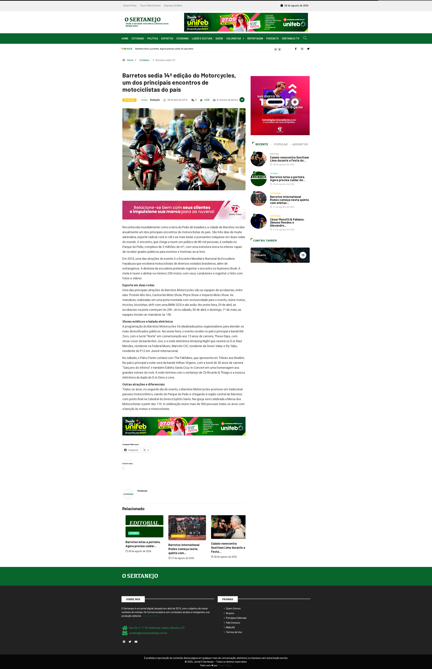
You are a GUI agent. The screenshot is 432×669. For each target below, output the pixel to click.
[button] (275, 49)
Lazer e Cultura (202, 38)
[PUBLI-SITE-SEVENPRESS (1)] (184, 210)
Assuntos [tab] (300, 144)
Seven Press (130, 5)
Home (125, 38)
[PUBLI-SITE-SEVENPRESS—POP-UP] (280, 105)
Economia (183, 38)
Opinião (131, 533)
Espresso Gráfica (173, 5)
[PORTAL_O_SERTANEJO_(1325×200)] (246, 22)
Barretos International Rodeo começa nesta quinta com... (180, 549)
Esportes (167, 38)
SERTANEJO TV (290, 38)
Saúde (219, 38)
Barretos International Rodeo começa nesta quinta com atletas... (289, 200)
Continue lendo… (151, 616)
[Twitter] (129, 641)
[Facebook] (124, 641)
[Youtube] (135, 641)
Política (152, 38)
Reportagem (255, 38)
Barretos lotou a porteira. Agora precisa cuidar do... (287, 178)
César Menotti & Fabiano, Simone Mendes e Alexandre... (287, 222)
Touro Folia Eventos (150, 5)
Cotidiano (137, 38)
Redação (155, 100)
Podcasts (272, 38)
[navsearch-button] (305, 38)
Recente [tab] (261, 144)
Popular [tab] (281, 144)
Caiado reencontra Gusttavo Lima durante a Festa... (225, 547)
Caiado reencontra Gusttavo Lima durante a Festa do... (289, 158)
